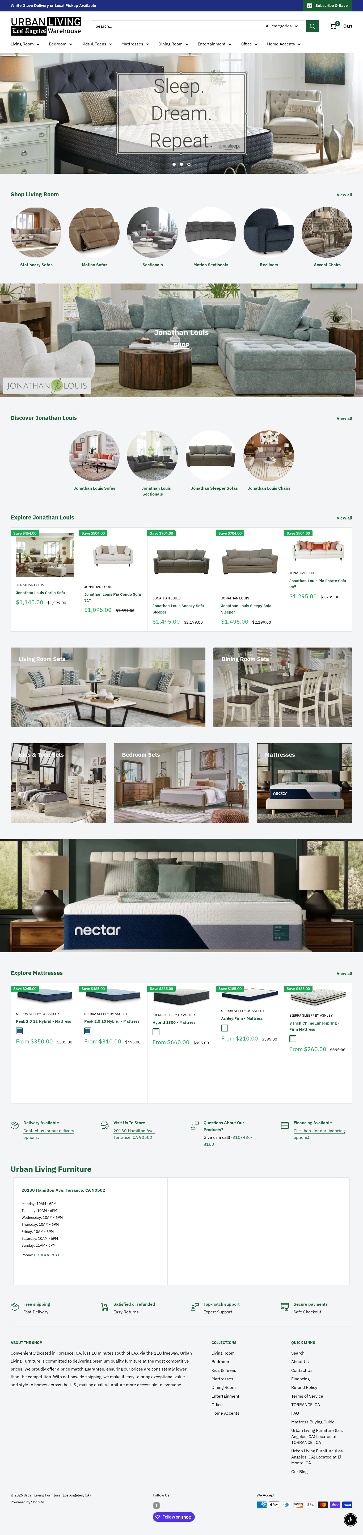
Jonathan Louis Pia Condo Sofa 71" (112, 597)
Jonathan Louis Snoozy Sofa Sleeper (178, 609)
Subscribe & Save (331, 5)
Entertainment (212, 43)
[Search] (312, 26)
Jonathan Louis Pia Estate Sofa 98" (317, 583)
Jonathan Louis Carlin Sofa (40, 592)
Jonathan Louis (30, 585)
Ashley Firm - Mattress (242, 1018)
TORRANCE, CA (305, 1404)
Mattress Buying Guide (313, 1421)
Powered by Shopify (27, 1502)
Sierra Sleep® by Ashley (37, 1014)
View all (345, 194)
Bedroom (57, 43)
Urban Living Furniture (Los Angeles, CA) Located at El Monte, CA (317, 1456)
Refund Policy (304, 1387)
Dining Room (170, 43)
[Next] (352, 579)
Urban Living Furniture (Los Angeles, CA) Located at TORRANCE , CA (317, 1436)
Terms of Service (307, 1396)
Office (246, 43)
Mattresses (132, 43)
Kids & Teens (94, 43)
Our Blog (299, 1471)
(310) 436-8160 (47, 1255)
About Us (300, 1361)
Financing (300, 1378)
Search (298, 1353)
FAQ (295, 1413)
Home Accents (281, 43)
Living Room (22, 43)
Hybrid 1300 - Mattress (174, 1022)
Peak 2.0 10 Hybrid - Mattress (111, 1021)
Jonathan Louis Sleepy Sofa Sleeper (246, 609)
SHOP (181, 345)
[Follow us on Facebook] (156, 1505)
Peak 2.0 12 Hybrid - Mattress (43, 1021)
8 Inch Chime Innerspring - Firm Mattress (314, 1026)
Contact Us (302, 1370)
